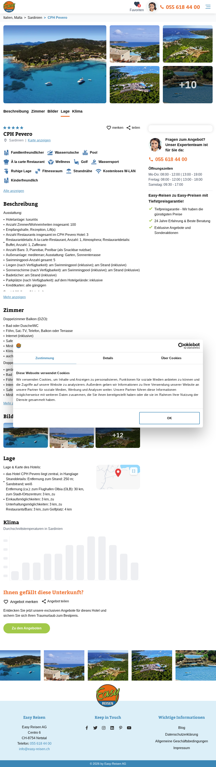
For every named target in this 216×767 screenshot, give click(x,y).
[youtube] (129, 728)
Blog (181, 727)
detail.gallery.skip (3, 25)
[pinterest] (120, 728)
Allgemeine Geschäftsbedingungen (181, 741)
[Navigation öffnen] (208, 7)
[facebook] (86, 728)
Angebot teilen (58, 601)
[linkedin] (112, 728)
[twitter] (95, 728)
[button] (118, 473)
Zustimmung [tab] (44, 358)
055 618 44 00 (183, 6)
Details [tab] (108, 358)
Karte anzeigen (39, 140)
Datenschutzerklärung (181, 734)
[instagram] (104, 728)
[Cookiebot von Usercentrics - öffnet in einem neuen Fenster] (181, 346)
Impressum (181, 748)
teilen (136, 127)
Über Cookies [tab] (171, 358)
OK (169, 418)
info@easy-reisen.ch (34, 749)
